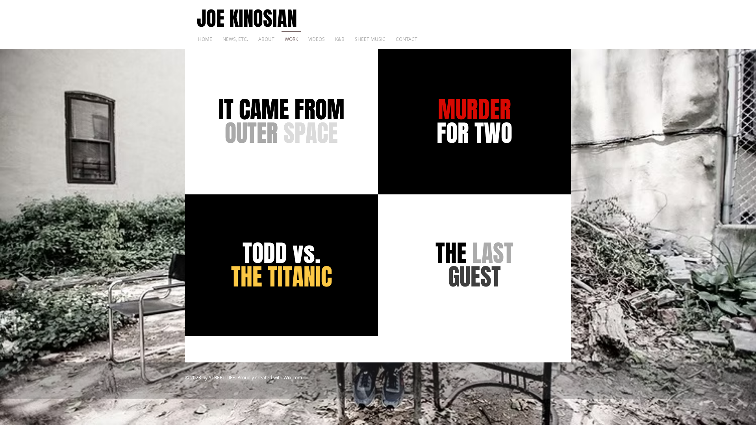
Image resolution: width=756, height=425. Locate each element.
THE (474, 265)
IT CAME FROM (282, 121)
